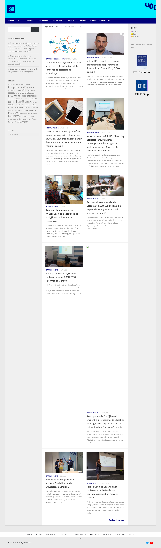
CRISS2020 (31, 90)
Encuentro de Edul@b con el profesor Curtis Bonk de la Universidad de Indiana (59, 483)
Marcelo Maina (15, 113)
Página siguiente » (116, 520)
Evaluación (26, 105)
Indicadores (18, 107)
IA (14, 107)
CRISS (25, 90)
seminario (28, 119)
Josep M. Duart (27, 107)
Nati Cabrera (23, 116)
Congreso (20, 90)
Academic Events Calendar (100, 21)
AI (16, 84)
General (57, 59)
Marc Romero (26, 113)
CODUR (27, 84)
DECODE (11, 93)
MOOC (16, 116)
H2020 (10, 108)
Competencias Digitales (21, 87)
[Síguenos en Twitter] (147, 542)
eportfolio (16, 105)
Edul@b (21, 101)
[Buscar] (35, 29)
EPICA (10, 105)
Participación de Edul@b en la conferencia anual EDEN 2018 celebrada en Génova (60, 277)
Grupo (19, 21)
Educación (70, 21)
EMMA (28, 102)
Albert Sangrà (20, 84)
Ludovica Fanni (32, 110)
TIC (15, 122)
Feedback (33, 105)
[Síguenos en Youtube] (151, 542)
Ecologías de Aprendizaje (20, 96)
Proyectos (29, 21)
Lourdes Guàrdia (21, 110)
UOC (18, 122)
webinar (24, 122)
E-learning (24, 93)
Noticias (11, 21)
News (64, 59)
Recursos (82, 21)
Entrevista (34, 102)
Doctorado (16, 93)
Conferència (12, 90)
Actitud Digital (11, 84)
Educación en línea (21, 99)
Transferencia (57, 21)
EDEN (34, 96)
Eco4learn (31, 93)
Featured (49, 59)
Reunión (22, 119)
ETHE (21, 105)
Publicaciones (43, 21)
